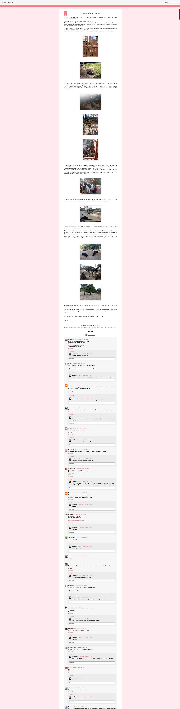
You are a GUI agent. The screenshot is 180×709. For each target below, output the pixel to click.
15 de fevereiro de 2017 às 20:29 (85, 481)
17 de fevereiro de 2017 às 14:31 (85, 637)
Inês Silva (70, 514)
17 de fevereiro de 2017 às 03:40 (85, 597)
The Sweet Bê (71, 385)
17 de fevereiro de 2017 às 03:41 (85, 618)
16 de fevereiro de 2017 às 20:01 (85, 575)
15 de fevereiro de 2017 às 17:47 (80, 428)
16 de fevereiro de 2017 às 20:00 (83, 563)
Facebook (85, 327)
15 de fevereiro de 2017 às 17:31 (81, 407)
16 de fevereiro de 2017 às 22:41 (80, 585)
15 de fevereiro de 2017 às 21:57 (85, 504)
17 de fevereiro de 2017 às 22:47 (80, 706)
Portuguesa (114, 327)
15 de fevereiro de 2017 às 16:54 (81, 385)
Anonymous (70, 428)
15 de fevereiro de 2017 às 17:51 (85, 439)
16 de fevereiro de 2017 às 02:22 (85, 546)
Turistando (92, 329)
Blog (81, 327)
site (112, 31)
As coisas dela (98, 325)
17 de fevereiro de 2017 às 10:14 (80, 628)
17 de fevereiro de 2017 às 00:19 (76, 606)
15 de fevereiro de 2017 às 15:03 (81, 339)
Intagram (82, 345)
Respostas (72, 351)
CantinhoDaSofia (71, 345)
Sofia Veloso (71, 339)
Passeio (102, 327)
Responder (70, 348)
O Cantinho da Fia (72, 563)
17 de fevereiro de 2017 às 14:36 (85, 696)
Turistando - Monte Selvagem (90, 13)
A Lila (69, 363)
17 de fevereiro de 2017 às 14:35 (77, 687)
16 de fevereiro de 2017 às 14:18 (81, 556)
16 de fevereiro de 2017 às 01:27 (79, 514)
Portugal (109, 327)
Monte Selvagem (75, 21)
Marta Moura (71, 628)
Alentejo (71, 327)
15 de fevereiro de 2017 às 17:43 (85, 375)
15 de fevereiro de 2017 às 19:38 (81, 449)
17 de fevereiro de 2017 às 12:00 (83, 647)
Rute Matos (70, 706)
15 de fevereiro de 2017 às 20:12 (82, 468)
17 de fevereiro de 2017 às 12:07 (78, 667)
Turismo (88, 329)
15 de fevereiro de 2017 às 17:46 (85, 416)
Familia (89, 327)
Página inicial (12, 5)
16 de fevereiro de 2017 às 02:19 (85, 527)
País (106, 327)
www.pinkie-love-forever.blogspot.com (75, 520)
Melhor (98, 327)
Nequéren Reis (71, 492)
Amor (79, 327)
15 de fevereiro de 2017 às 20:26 (85, 458)
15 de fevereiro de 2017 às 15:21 (78, 363)
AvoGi (69, 667)
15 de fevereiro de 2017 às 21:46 (81, 492)
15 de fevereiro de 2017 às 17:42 (85, 353)
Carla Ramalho (71, 449)
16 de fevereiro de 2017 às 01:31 (80, 537)
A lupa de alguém (72, 647)
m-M (69, 687)
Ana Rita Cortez (71, 468)
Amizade (75, 327)
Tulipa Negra (71, 537)
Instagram (94, 327)
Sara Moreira (71, 407)
